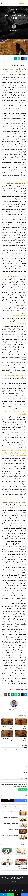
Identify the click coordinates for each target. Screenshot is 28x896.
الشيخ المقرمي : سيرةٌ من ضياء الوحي (11, 817)
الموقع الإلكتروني (24, 778)
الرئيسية (14, 9)
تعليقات (4, 806)
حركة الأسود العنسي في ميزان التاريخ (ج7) (8, 727)
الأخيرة (14, 806)
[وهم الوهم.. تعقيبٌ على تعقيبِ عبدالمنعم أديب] (23, 837)
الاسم (26, 766)
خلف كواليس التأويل (9, 867)
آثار (11, 9)
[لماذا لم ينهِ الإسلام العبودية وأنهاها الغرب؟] (23, 813)
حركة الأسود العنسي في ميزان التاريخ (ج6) (21, 739)
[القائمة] (1, 3)
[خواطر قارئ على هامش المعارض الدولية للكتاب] (21, 862)
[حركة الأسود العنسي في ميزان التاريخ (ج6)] (21, 733)
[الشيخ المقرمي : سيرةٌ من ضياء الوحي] (23, 819)
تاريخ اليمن (11, 689)
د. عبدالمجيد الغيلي (14, 30)
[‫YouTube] (15, 890)
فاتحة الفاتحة (10, 856)
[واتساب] (19, 58)
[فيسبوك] (25, 58)
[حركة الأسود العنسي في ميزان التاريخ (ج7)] (7, 722)
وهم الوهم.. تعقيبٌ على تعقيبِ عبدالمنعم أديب (10, 836)
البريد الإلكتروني (24, 772)
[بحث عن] (26, 3)
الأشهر (23, 806)
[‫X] (22, 58)
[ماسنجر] (19, 694)
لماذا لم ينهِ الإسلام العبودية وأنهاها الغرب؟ (10, 811)
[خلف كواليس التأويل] (7, 862)
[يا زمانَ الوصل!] (21, 851)
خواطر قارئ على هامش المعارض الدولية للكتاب (22, 867)
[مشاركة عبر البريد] (9, 694)
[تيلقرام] (15, 58)
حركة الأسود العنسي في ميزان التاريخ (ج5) (8, 739)
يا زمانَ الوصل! (24, 856)
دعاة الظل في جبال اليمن (13, 829)
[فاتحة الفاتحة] (7, 851)
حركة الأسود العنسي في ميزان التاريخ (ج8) (21, 727)
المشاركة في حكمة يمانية (14, 886)
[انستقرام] (12, 890)
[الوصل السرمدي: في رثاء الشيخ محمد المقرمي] (23, 825)
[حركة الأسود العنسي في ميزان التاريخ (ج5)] (7, 733)
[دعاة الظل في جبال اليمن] (23, 831)
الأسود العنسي (18, 689)
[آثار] (22, 3)
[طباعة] (5, 694)
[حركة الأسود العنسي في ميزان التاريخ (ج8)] (21, 722)
